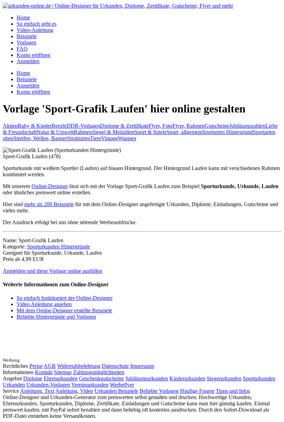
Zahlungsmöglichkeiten (98, 372)
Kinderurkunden (187, 378)
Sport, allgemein (184, 132)
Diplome (32, 378)
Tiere (95, 138)
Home (23, 17)
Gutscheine (217, 126)
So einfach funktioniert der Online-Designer (65, 298)
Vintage (109, 138)
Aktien (10, 126)
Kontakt (44, 372)
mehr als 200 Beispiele (49, 204)
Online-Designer (50, 186)
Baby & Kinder (35, 126)
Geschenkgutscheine (101, 378)
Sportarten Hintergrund (227, 132)
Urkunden (14, 385)
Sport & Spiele (150, 132)
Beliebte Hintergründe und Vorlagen (56, 317)
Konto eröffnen (33, 55)
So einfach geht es (36, 24)
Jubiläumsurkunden (146, 378)
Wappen (127, 138)
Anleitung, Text (37, 391)
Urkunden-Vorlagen (48, 385)
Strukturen (78, 138)
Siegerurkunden (224, 378)
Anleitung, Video (74, 391)
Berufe (59, 126)
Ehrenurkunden (61, 378)
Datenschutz (115, 366)
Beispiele (27, 36)
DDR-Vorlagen (83, 126)
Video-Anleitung (35, 30)
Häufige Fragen (197, 391)
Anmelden (28, 61)
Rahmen (83, 132)
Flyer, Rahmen (188, 126)
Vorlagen (26, 42)
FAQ (22, 49)
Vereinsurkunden (89, 385)
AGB (50, 366)
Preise (36, 366)
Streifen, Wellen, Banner (40, 138)
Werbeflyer (122, 385)
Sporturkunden (259, 378)
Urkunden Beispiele (116, 391)
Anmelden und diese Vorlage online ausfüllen (52, 271)
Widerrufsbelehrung (78, 366)
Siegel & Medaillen (113, 132)
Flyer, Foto (160, 126)
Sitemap (63, 372)
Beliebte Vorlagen (159, 391)
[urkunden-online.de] (118, 6)
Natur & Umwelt (55, 132)
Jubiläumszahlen (247, 126)
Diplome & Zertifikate (124, 126)
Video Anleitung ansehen (44, 304)
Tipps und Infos (233, 391)
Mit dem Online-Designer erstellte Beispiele (64, 310)
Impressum (142, 366)
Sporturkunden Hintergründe (58, 247)
